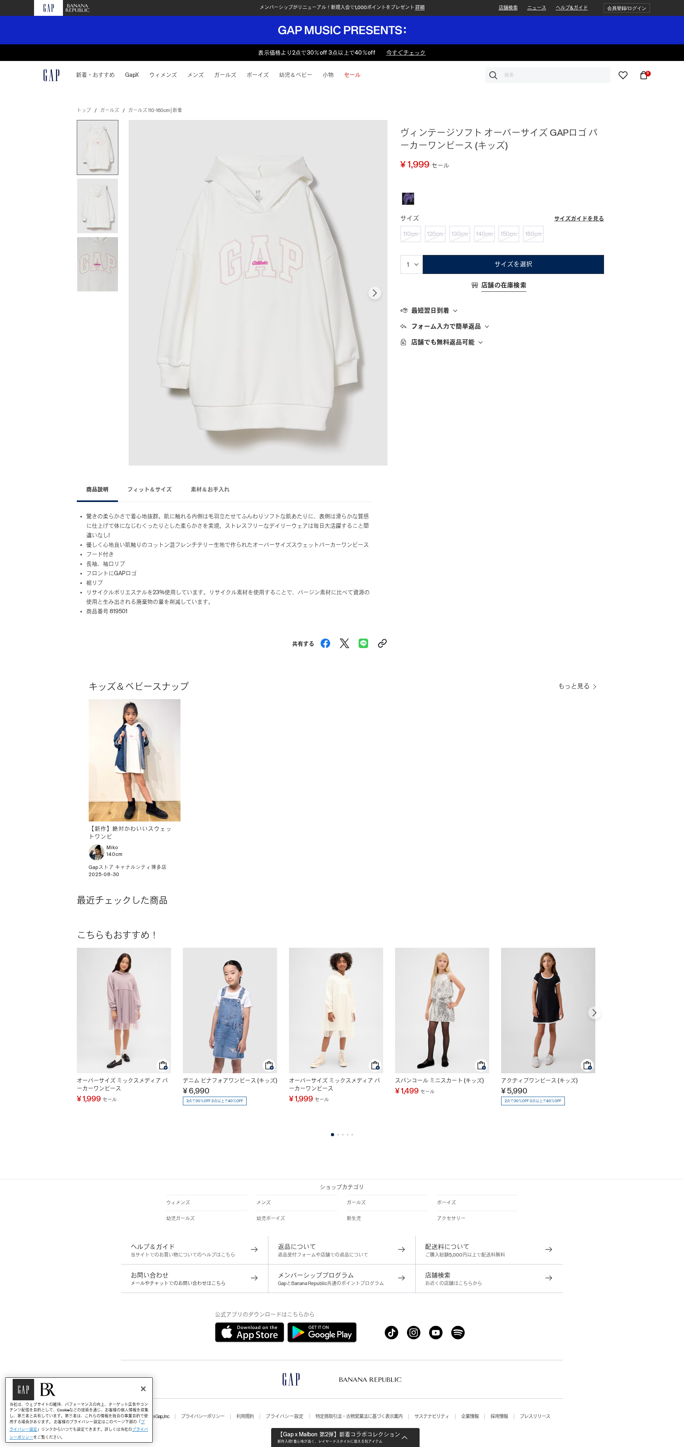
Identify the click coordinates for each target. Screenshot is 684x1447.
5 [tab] (352, 1134)
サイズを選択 (513, 264)
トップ (84, 110)
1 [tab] (332, 1134)
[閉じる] (143, 1389)
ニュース (536, 8)
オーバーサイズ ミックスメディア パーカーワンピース (122, 1084)
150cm (509, 234)
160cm (533, 234)
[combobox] (547, 75)
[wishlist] (623, 75)
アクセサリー (451, 1218)
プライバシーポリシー (202, 1416)
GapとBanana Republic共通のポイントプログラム (331, 1283)
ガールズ (109, 110)
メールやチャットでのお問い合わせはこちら (178, 1283)
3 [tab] (343, 1134)
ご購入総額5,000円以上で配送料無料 (465, 1255)
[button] (627, 8)
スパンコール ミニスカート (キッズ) (439, 1080)
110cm (410, 234)
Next (375, 293)
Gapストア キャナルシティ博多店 (128, 867)
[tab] (502, 311)
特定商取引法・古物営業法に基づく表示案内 (359, 1416)
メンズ (263, 1203)
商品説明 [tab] (97, 489)
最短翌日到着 (430, 310)
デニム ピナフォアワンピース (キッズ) (230, 1080)
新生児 (354, 1218)
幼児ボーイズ (270, 1218)
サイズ (409, 218)
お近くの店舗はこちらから (453, 1283)
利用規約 (245, 1416)
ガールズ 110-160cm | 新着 (155, 110)
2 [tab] (338, 1134)
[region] (79, 1410)
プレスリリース (535, 1416)
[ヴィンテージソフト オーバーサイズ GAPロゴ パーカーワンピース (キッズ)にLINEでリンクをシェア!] (363, 641)
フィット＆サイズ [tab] (149, 489)
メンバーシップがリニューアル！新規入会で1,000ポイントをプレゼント (342, 7)
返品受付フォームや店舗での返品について (323, 1255)
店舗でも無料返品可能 (443, 342)
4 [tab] (347, 1134)
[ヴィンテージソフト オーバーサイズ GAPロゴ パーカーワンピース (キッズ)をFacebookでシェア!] (325, 641)
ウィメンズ (178, 1203)
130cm (460, 234)
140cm (484, 234)
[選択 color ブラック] (408, 198)
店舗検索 (508, 8)
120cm (435, 234)
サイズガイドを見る (579, 218)
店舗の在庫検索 (503, 285)
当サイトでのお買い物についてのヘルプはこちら (183, 1255)
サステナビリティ (431, 1416)
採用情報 (499, 1416)
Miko (112, 847)
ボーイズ (446, 1203)
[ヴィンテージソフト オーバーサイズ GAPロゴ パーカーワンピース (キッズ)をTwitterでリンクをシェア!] (344, 641)
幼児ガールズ (180, 1218)
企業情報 (470, 1416)
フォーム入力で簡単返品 (446, 326)
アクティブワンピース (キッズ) (539, 1080)
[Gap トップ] (46, 75)
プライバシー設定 (285, 1416)
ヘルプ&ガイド (572, 8)
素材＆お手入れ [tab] (210, 489)
